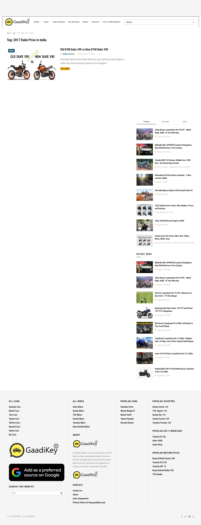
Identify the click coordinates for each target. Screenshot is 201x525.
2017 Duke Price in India (25, 33)
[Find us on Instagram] (193, 517)
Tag (14, 33)
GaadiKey (16, 516)
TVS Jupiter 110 (159, 411)
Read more (65, 69)
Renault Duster (127, 422)
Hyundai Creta (127, 407)
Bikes (36, 22)
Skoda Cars (14, 430)
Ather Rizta (157, 444)
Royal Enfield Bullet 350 (163, 470)
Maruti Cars (14, 411)
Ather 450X (157, 440)
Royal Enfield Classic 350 (163, 458)
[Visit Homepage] (17, 22)
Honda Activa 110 (160, 407)
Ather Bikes (78, 407)
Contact (96, 22)
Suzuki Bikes (78, 418)
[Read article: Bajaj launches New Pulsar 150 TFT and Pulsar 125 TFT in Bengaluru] (144, 313)
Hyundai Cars (15, 407)
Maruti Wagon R (128, 411)
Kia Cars (12, 434)
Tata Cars (13, 415)
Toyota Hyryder (127, 418)
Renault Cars (14, 426)
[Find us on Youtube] (189, 517)
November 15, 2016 (87, 54)
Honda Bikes (78, 411)
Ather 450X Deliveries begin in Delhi (169, 221)
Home (9, 33)
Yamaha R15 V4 (159, 462)
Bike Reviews (59, 22)
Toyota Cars (14, 418)
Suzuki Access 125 (160, 418)
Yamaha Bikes (79, 422)
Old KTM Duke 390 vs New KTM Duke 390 (84, 49)
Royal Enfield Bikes (81, 426)
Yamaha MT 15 (159, 466)
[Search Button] (193, 22)
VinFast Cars (14, 422)
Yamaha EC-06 (159, 436)
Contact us (77, 490)
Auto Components (111, 22)
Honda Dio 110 (158, 415)
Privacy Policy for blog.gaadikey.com (89, 502)
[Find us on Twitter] (185, 517)
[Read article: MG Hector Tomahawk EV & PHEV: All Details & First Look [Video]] (144, 328)
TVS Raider (157, 474)
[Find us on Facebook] (182, 517)
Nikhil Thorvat (69, 54)
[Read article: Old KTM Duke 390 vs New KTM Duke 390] (31, 65)
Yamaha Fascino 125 (161, 422)
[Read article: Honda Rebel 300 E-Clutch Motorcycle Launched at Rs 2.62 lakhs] (144, 373)
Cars (46, 22)
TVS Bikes (77, 415)
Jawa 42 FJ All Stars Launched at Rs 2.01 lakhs (174, 353)
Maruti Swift (126, 415)
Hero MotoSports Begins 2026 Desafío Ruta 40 (174, 190)
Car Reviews (74, 22)
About (86, 22)
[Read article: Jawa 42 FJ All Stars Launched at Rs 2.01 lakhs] (144, 358)
